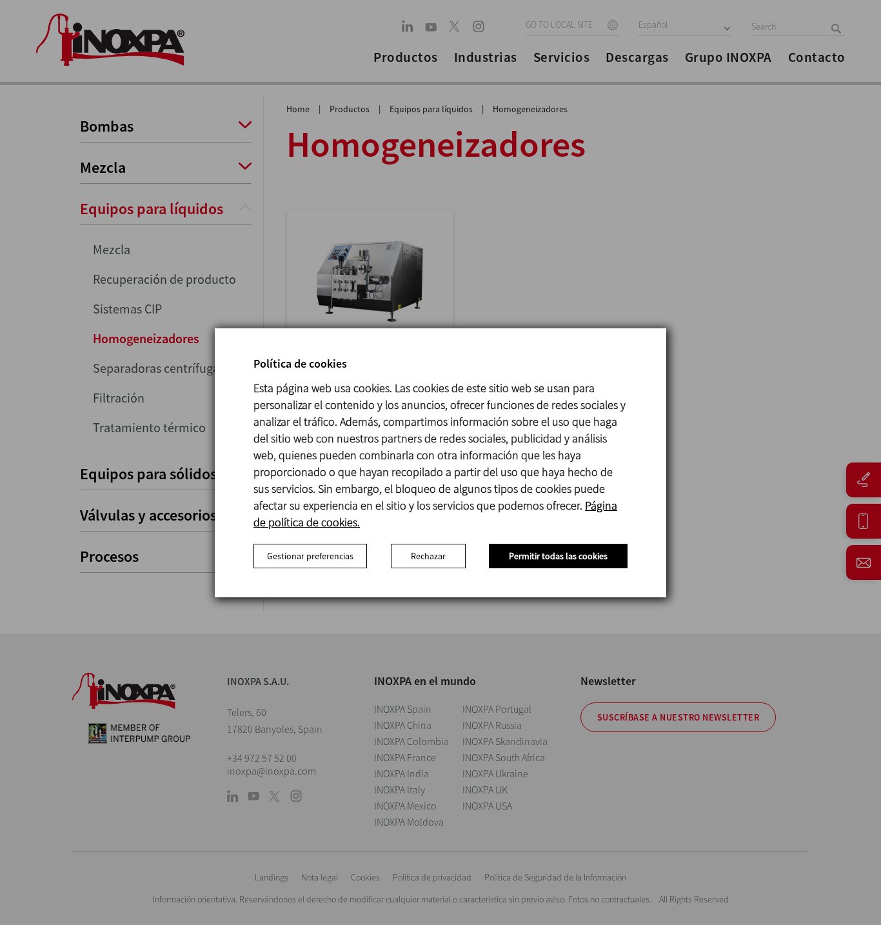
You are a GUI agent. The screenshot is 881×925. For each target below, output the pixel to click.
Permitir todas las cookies (558, 556)
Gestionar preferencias (310, 556)
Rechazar (428, 556)
